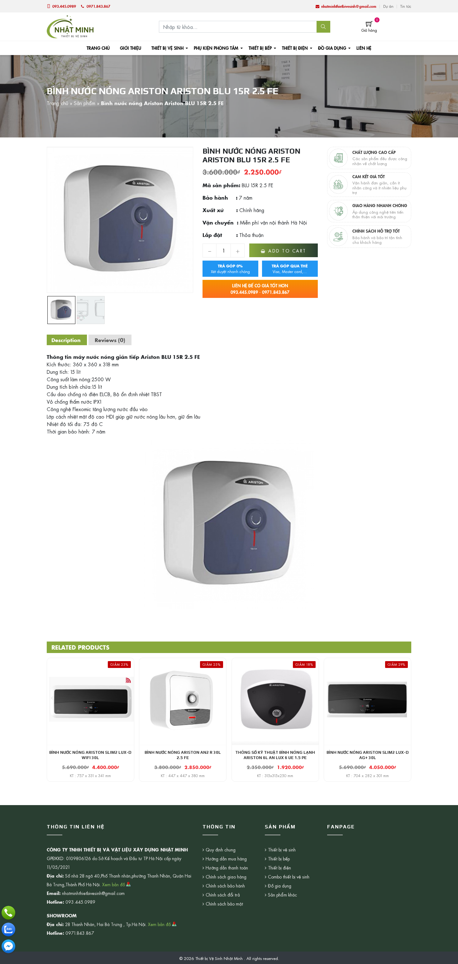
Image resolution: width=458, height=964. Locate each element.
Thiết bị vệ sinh (167, 48)
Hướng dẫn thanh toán (227, 867)
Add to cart (287, 251)
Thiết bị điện (295, 48)
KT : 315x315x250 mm (275, 775)
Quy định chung (221, 849)
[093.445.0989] (8, 913)
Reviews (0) (110, 339)
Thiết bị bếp (260, 48)
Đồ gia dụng (332, 48)
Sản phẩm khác (282, 895)
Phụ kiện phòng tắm (216, 48)
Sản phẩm (84, 103)
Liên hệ (363, 48)
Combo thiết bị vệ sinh (288, 877)
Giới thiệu (130, 48)
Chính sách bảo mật (224, 904)
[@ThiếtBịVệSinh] (8, 946)
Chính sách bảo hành (225, 886)
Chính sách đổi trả (223, 895)
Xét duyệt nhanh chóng (230, 268)
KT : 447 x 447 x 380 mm (183, 775)
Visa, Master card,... (290, 268)
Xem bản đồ (114, 884)
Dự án (388, 6)
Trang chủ (98, 48)
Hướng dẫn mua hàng (226, 858)
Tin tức (405, 6)
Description (66, 339)
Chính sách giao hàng (226, 877)
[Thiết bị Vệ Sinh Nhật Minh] (70, 26)
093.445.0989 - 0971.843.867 (260, 288)
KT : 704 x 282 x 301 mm (367, 775)
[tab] (66, 340)
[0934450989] (8, 929)
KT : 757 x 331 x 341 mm (90, 775)
